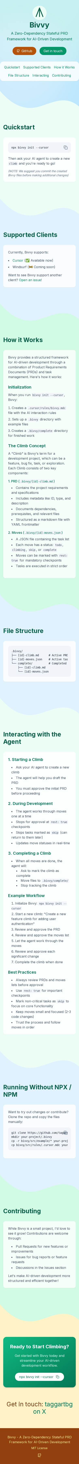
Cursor (18, 260)
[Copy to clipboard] (65, 147)
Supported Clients (37, 67)
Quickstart (12, 67)
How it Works (64, 67)
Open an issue (30, 280)
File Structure (18, 75)
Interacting (40, 75)
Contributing (61, 75)
